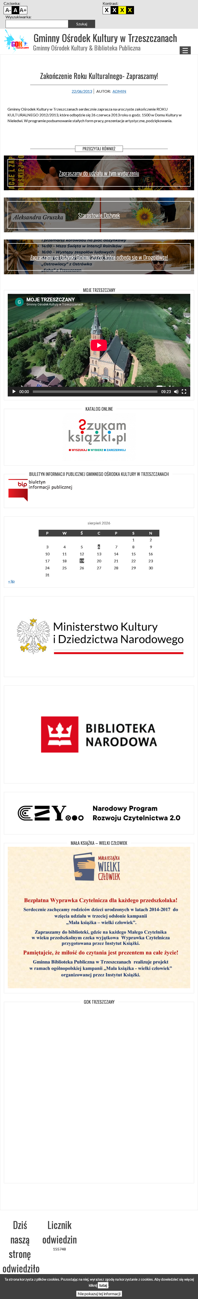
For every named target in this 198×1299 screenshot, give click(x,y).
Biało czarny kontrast (114, 10)
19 (82, 560)
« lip (11, 581)
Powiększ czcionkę (23, 10)
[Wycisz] (176, 391)
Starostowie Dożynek (99, 215)
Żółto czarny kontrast (130, 10)
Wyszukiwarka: (18, 16)
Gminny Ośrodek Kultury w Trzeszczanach (105, 37)
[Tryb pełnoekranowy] (184, 391)
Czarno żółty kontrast (122, 10)
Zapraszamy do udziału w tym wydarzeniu (99, 173)
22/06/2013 (82, 91)
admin (119, 91)
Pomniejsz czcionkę (7, 10)
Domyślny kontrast (106, 10)
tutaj (103, 1285)
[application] (99, 345)
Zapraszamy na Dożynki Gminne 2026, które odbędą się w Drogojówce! (99, 257)
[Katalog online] (99, 437)
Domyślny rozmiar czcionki (15, 10)
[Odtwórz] (14, 391)
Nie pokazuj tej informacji (99, 1293)
